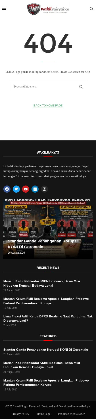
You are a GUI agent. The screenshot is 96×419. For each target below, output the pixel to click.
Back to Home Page (48, 105)
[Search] (91, 9)
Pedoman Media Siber (71, 413)
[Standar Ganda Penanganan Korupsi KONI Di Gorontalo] (48, 229)
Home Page (43, 413)
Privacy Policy (20, 413)
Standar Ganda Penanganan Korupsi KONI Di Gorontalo (45, 349)
